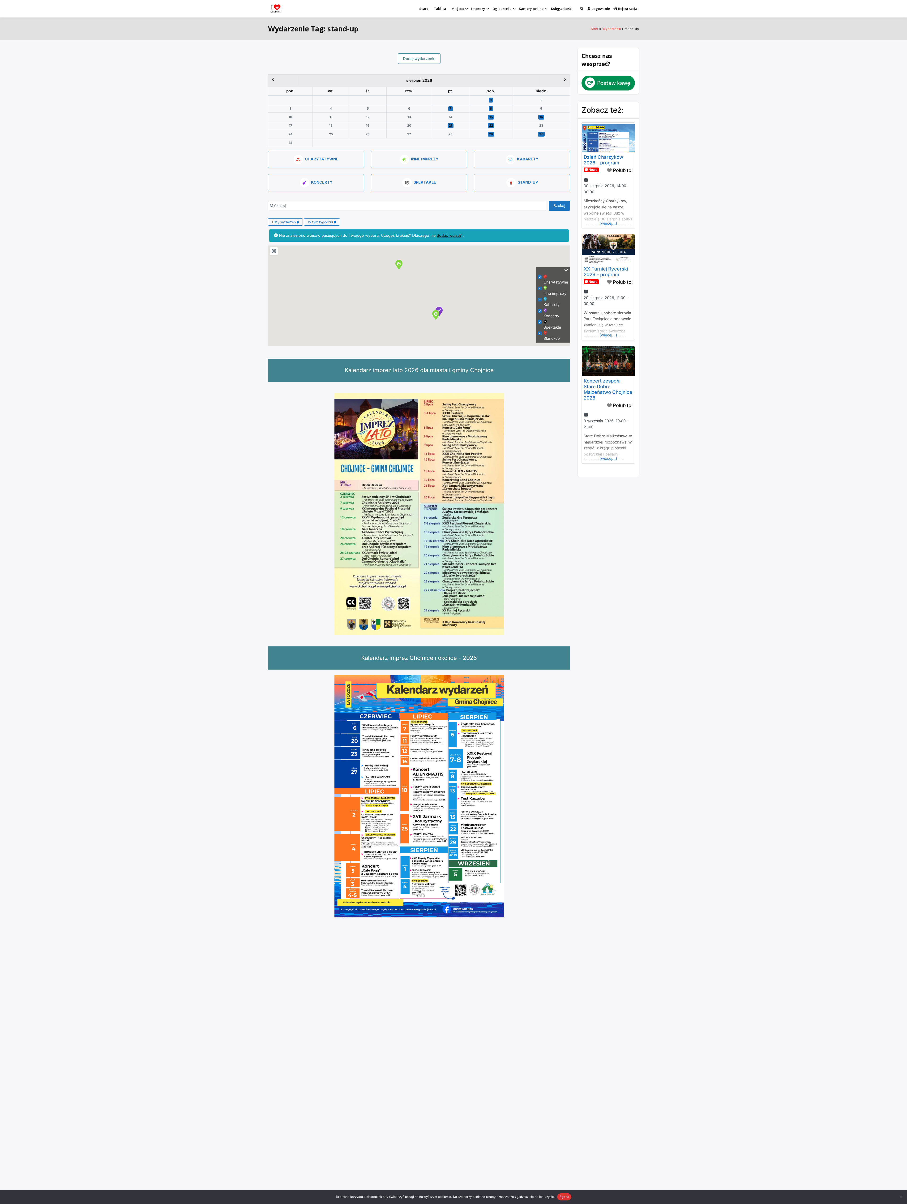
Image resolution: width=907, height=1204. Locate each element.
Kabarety (528, 159)
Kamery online (531, 8)
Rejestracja (627, 8)
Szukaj (561, 205)
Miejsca (457, 8)
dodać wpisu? (449, 235)
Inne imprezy (425, 159)
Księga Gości (561, 8)
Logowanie (601, 8)
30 (541, 134)
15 (491, 117)
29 (491, 134)
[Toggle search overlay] (581, 8)
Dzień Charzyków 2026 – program (603, 160)
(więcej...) (608, 223)
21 (450, 125)
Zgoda (564, 1197)
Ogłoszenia (502, 8)
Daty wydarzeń (284, 222)
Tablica (440, 8)
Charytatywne (321, 159)
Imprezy (478, 8)
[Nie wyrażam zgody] (901, 1197)
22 (491, 125)
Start (423, 8)
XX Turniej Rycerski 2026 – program (606, 271)
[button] (399, 265)
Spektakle (425, 182)
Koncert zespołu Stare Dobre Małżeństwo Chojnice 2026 (608, 389)
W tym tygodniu (321, 222)
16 (541, 117)
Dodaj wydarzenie (419, 58)
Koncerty (322, 182)
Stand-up (528, 182)
